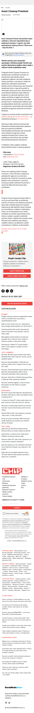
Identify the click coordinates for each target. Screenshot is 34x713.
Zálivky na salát (6, 569)
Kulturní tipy (10, 556)
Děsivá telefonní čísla (20, 550)
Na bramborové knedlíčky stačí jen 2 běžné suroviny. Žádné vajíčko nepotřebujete (14, 662)
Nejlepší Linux (26, 590)
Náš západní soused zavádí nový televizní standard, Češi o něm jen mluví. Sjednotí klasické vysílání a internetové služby (14, 339)
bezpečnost (5, 390)
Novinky (4, 314)
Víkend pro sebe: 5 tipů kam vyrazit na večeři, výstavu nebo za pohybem (15, 668)
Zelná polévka (27, 569)
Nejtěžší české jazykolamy (15, 554)
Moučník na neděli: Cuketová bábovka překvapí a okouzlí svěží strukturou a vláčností (16, 657)
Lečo (25, 571)
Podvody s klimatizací (14, 590)
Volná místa (6, 481)
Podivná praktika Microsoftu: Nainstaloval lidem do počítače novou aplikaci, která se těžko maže (15, 332)
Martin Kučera (6, 15)
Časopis (8, 7)
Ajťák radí (18, 556)
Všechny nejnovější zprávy (17, 303)
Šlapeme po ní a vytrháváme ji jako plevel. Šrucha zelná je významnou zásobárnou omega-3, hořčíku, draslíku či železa (17, 643)
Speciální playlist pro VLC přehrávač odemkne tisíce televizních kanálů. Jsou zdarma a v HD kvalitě (16, 447)
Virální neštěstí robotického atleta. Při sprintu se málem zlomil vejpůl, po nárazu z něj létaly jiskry (16, 632)
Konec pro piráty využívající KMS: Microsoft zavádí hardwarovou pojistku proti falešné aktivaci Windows (15, 421)
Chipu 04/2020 (18, 154)
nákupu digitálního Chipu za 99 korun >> (16, 117)
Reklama (5, 483)
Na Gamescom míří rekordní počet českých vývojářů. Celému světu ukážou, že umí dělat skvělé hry (15, 606)
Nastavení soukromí (8, 489)
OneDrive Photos (16, 582)
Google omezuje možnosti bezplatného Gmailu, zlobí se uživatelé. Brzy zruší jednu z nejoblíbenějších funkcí (16, 319)
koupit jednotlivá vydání (17, 276)
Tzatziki (5, 571)
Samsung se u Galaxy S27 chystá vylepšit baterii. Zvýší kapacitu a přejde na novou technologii (14, 347)
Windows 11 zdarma (18, 584)
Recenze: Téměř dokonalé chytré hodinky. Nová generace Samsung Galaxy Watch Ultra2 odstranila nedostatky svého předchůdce (16, 372)
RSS (22, 487)
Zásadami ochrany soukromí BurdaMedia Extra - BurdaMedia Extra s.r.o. (16, 524)
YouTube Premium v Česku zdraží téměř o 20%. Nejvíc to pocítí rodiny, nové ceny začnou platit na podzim (16, 619)
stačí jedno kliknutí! (18, 55)
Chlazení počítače (20, 579)
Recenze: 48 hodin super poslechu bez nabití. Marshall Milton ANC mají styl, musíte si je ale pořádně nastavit (16, 357)
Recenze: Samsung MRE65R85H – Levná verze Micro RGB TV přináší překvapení (16, 613)
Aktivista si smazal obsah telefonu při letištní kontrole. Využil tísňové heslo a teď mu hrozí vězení (16, 408)
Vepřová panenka (20, 564)
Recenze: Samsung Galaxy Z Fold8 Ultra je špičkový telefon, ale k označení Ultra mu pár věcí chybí (16, 364)
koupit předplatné (17, 271)
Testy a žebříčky (7, 352)
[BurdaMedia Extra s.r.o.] (12, 471)
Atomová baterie (12, 586)
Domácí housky (18, 573)
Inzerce (23, 485)
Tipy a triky (5, 426)
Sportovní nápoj (23, 567)
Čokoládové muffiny (16, 565)
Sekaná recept (13, 571)
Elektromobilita (18, 588)
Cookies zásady (7, 496)
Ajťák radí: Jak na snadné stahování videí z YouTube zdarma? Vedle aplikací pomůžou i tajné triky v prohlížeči (15, 455)
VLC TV (4, 590)
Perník (21, 571)
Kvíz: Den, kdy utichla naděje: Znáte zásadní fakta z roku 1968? (16, 673)
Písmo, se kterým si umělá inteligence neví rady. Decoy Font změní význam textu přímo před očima (16, 600)
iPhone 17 (27, 588)
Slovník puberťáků (7, 552)
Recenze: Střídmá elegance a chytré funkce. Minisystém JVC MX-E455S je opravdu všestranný (15, 385)
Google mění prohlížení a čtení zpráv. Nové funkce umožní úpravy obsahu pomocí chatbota (16, 626)
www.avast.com (12, 157)
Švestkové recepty (7, 573)
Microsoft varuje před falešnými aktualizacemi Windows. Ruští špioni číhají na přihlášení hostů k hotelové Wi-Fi (17, 395)
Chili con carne (13, 567)
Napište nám (24, 286)
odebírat (17, 508)
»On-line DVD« (23, 119)
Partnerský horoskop (20, 552)
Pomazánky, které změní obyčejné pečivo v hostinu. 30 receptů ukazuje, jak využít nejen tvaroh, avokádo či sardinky (17, 650)
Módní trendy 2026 (18, 558)
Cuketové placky (17, 569)
